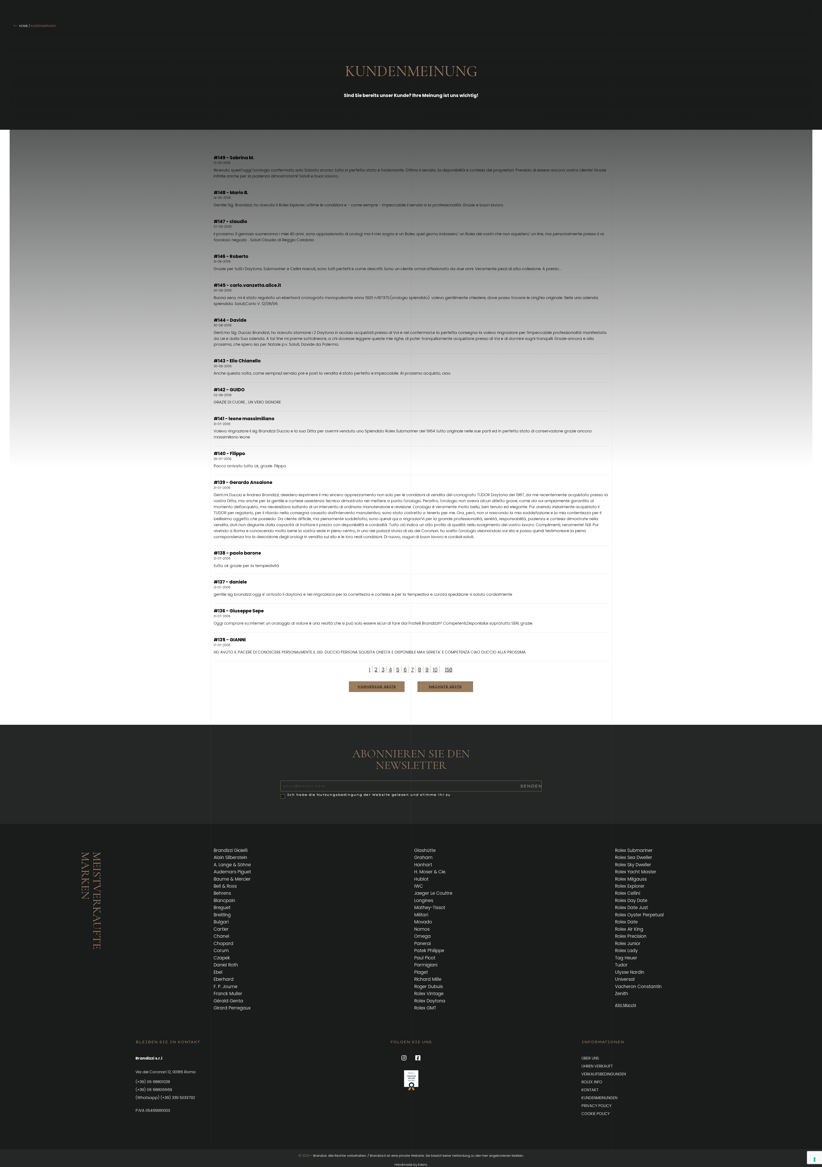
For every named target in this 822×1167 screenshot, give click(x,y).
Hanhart (423, 865)
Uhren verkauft (597, 1066)
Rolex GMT (425, 1008)
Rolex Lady (626, 950)
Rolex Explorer (630, 886)
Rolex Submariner (634, 850)
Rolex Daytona (429, 1001)
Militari (421, 915)
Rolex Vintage (429, 993)
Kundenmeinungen (599, 1097)
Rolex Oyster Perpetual (639, 915)
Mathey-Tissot (429, 907)
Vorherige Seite (376, 687)
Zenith (621, 993)
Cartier (221, 929)
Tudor (621, 965)
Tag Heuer (626, 958)
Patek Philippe (429, 950)
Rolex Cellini (627, 893)
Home (23, 26)
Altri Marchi (625, 1005)
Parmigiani (425, 965)
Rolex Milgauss (631, 879)
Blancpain (224, 900)
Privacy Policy (596, 1105)
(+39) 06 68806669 (154, 1089)
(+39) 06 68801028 (153, 1081)
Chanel (221, 936)
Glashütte (425, 850)
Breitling (222, 915)
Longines (423, 900)
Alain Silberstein (230, 857)
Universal (625, 979)
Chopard (223, 943)
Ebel (218, 972)
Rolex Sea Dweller (633, 857)
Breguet (222, 907)
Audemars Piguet (232, 872)
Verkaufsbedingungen (603, 1074)
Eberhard (224, 979)
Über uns (590, 1058)
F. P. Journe (225, 986)
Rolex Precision (630, 936)
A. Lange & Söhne (232, 865)
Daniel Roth (226, 965)
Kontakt (590, 1090)
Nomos (422, 929)
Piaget (421, 972)
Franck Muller (228, 993)
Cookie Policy (595, 1113)
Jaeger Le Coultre (433, 893)
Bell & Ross (225, 886)
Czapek (222, 958)
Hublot (421, 879)
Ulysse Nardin (629, 972)
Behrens (222, 893)
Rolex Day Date (631, 900)
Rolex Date (626, 922)
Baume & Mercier (232, 879)
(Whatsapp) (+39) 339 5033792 (165, 1097)
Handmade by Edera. (411, 1164)
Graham (423, 857)
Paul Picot (424, 958)
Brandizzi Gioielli (230, 850)
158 (448, 669)
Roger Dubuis (428, 986)
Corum (221, 950)
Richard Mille (427, 979)
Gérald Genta (228, 1001)
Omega (422, 936)
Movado (423, 922)
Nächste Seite (445, 687)
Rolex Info (591, 1082)
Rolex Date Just (631, 907)
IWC (418, 886)
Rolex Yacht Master (635, 872)
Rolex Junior (627, 943)
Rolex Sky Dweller (633, 865)
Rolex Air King (629, 929)
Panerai (422, 943)
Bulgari (221, 922)
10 (435, 669)
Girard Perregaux (232, 1008)
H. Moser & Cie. (430, 872)
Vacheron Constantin (638, 986)
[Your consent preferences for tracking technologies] (814, 1159)
